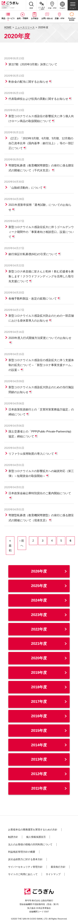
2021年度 (39, 643)
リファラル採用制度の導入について (31, 453)
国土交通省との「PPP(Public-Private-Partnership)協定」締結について (40, 434)
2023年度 (39, 615)
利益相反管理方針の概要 (21, 851)
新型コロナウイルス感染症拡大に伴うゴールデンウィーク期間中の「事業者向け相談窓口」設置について (41, 231)
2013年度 (39, 759)
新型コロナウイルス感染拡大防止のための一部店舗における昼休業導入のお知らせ (41, 318)
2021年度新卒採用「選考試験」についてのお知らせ (40, 207)
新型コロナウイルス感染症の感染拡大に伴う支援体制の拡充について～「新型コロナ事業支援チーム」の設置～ (41, 364)
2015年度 (39, 730)
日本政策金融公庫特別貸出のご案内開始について (40, 493)
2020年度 (39, 658)
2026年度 (39, 571)
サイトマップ (53, 874)
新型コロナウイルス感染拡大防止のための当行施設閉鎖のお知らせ (41, 390)
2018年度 (39, 687)
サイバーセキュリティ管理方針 (25, 866)
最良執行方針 (58, 866)
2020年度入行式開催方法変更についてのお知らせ (40, 337)
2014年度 (39, 745)
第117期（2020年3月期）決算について (33, 64)
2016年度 (39, 716)
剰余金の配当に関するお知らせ (28, 81)
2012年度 (39, 774)
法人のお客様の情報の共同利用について (30, 844)
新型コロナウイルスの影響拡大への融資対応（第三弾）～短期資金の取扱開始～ (41, 473)
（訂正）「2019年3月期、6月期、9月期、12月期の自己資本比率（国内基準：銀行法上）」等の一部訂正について (41, 143)
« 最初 (10, 545)
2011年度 (39, 788)
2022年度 (39, 629)
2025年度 (39, 586)
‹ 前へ (22, 543)
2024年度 (39, 600)
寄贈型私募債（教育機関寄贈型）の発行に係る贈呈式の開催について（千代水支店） (41, 168)
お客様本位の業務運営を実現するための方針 (32, 829)
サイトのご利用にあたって (23, 874)
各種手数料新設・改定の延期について (33, 298)
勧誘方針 (13, 837)
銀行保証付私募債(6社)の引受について (33, 254)
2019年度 (39, 672)
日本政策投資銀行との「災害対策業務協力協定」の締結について (41, 412)
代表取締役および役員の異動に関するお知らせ (38, 98)
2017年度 (39, 701)
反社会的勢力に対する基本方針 (25, 859)
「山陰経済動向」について (26, 187)
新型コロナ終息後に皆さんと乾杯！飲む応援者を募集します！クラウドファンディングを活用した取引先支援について (41, 276)
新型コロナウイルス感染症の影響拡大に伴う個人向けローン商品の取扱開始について (41, 118)
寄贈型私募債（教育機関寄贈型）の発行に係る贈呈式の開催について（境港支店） (41, 518)
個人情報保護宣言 (36, 837)
